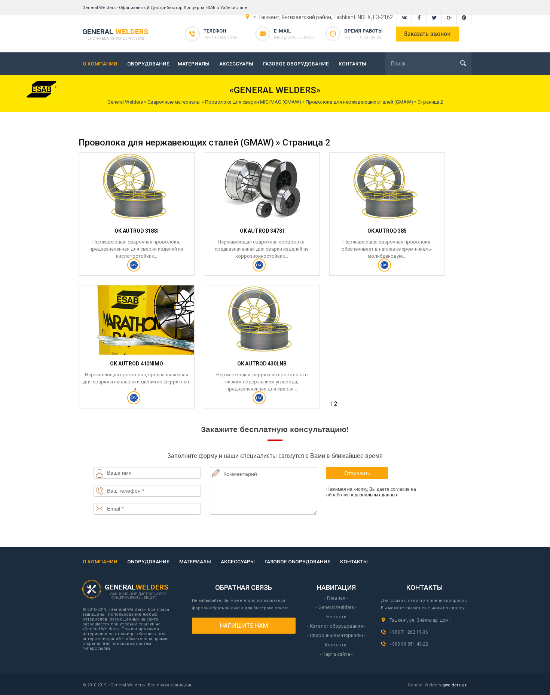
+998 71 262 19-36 (408, 632)
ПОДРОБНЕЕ (136, 268)
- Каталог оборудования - (336, 626)
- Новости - (336, 616)
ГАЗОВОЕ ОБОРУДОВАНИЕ (296, 64)
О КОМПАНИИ (100, 64)
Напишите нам (244, 625)
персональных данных (373, 494)
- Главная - (336, 598)
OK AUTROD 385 (387, 231)
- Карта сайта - (336, 654)
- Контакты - (336, 644)
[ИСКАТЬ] (463, 63)
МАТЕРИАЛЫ (194, 64)
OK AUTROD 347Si (262, 231)
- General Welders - (336, 607)
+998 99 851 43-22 (408, 644)
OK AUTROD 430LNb (262, 364)
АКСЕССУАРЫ (236, 64)
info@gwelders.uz (294, 37)
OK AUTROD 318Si (136, 231)
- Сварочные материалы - (336, 635)
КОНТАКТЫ (352, 64)
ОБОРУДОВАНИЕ (148, 64)
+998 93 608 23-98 (221, 37)
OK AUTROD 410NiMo (136, 364)
